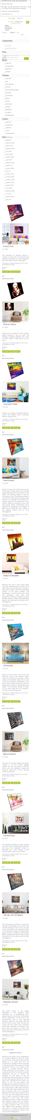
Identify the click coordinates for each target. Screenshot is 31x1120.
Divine (8, 101)
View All (8, 63)
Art (7, 81)
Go (26, 58)
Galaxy (7, 30)
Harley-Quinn (10, 133)
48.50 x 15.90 (10, 143)
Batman (8, 128)
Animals (8, 92)
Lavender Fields (10, 404)
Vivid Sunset (8, 481)
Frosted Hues (9, 836)
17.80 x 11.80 (9, 185)
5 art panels (8, 28)
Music (8, 98)
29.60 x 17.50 (10, 182)
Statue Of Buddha (11, 576)
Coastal (8, 107)
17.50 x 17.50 (10, 174)
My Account (11, 18)
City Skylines (10, 84)
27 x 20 (8, 194)
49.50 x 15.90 (10, 163)
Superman (9, 125)
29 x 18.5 (8, 151)
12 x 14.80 (9, 188)
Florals (8, 87)
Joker (7, 130)
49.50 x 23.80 (10, 191)
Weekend (9, 109)
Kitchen (8, 71)
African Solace (9, 324)
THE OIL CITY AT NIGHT (13, 915)
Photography (10, 115)
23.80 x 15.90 (10, 168)
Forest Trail (8, 246)
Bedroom (9, 69)
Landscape (9, 95)
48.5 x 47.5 (9, 146)
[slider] (26, 251)
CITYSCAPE (8, 666)
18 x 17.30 (9, 160)
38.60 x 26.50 (10, 148)
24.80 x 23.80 (10, 180)
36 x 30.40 (9, 154)
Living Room (10, 66)
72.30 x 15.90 (10, 177)
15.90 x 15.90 (10, 157)
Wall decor (8, 27)
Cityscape (9, 104)
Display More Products (15, 1052)
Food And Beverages (12, 90)
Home (6, 25)
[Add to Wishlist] (4, 276)
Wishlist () (19, 18)
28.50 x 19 (9, 165)
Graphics (9, 112)
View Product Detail (8, 278)
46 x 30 (8, 199)
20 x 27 (8, 171)
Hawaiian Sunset (10, 1002)
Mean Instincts (9, 754)
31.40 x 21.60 (10, 196)
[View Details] (2, 276)
